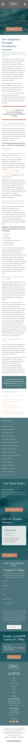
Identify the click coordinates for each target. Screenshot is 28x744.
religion (24, 155)
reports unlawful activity (14, 169)
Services (14, 686)
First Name (5, 581)
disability (6, 157)
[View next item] (16, 504)
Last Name (5, 585)
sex (22, 157)
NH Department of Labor (10, 405)
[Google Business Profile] (17, 721)
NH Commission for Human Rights (12, 399)
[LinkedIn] (14, 721)
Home (14, 681)
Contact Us (14, 692)
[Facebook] (11, 721)
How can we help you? (8, 603)
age (3, 157)
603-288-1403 (14, 674)
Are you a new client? (7, 599)
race (20, 155)
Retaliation (6, 150)
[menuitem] (14, 426)
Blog (14, 689)
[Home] (14, 4)
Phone (4, 590)
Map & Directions (14, 705)
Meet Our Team (14, 683)
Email (3, 594)
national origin (13, 157)
